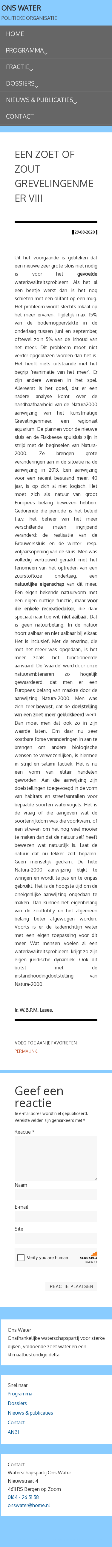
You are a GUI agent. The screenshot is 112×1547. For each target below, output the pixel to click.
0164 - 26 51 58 (23, 1497)
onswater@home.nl (29, 1505)
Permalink (26, 1051)
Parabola (66, 1540)
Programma (20, 1394)
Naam (21, 1185)
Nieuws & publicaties (30, 1413)
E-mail (21, 1207)
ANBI (13, 1432)
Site (19, 1229)
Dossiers (17, 1403)
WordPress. (91, 1540)
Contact (16, 1422)
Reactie (25, 1132)
